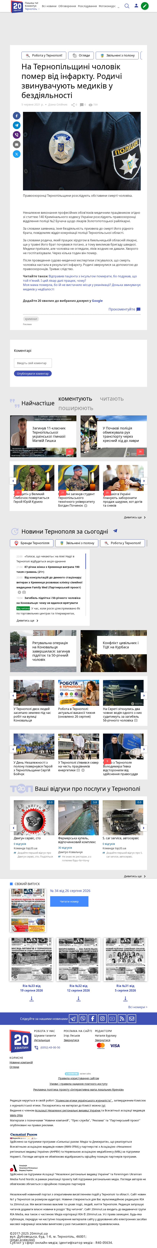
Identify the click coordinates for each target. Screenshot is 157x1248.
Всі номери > (137, 1007)
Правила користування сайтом (78, 1078)
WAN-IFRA (16, 1115)
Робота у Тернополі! (47, 55)
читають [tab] (112, 398)
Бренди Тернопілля (35, 543)
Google (97, 301)
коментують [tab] (75, 398)
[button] (115, 531)
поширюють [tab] (75, 408)
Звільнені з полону (120, 55)
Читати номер (69, 901)
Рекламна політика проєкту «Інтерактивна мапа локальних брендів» (78, 1089)
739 (92, 105)
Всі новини (49, 6)
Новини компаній (21, 1062)
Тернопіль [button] (31, 9)
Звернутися (71, 1040)
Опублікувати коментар (33, 373)
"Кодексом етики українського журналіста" (83, 1100)
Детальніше (42, 1040)
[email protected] (22, 1239)
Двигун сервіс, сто (27, 838)
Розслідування (87, 6)
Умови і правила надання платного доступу (78, 1084)
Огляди (84, 55)
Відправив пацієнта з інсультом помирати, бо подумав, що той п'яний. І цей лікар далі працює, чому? (80, 278)
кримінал (31, 319)
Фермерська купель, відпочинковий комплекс (77, 840)
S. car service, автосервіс (121, 838)
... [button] (119, 6)
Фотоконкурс (107, 6)
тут (103, 1105)
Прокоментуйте (125, 309)
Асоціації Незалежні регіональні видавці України (68, 1110)
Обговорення (67, 6)
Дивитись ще (135, 517)
